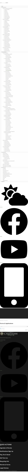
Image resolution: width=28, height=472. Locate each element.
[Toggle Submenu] (5, 7)
